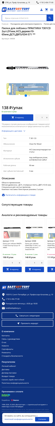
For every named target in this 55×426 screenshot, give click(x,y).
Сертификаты (7, 349)
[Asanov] (15, 400)
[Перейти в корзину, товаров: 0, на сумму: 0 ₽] (46, 9)
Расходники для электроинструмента (26, 24)
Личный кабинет (9, 366)
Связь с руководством (11, 339)
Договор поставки (9, 373)
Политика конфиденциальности (15, 383)
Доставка (5, 369)
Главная (5, 24)
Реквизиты (6, 352)
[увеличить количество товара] (47, 117)
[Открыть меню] (51, 9)
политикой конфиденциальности (19, 419)
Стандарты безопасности (12, 356)
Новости (5, 346)
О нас (4, 342)
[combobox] (27, 17)
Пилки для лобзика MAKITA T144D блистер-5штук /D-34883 (12, 245)
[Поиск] (50, 18)
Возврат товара (8, 376)
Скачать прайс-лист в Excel (13, 380)
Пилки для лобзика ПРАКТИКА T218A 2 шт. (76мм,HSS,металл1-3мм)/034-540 (33, 246)
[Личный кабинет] (41, 9)
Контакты (6, 336)
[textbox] (25, 18)
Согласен (42, 419)
